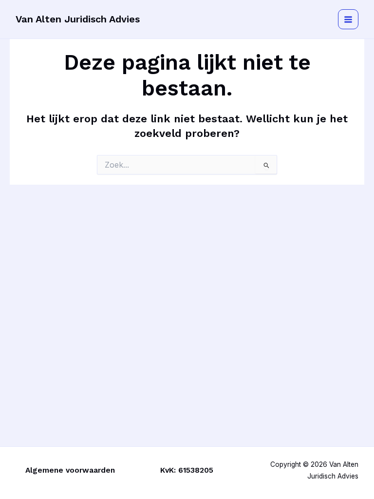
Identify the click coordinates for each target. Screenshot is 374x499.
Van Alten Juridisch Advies (78, 19)
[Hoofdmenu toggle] (348, 19)
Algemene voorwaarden (70, 470)
